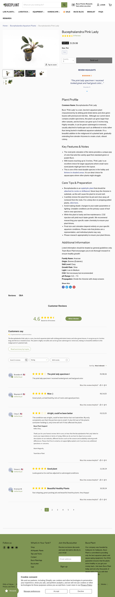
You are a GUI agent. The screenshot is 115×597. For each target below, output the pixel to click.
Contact (33, 557)
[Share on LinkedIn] (70, 287)
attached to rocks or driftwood (77, 191)
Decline (81, 591)
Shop (33, 547)
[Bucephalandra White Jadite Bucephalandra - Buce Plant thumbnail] (8, 81)
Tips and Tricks (36, 554)
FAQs (100, 12)
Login (102, 5)
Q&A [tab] (21, 295)
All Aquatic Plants (37, 550)
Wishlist (91, 12)
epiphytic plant (87, 188)
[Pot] (65, 55)
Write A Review (74, 319)
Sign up (63, 566)
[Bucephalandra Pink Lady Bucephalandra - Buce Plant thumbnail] (8, 73)
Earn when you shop (83, 6)
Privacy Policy (86, 585)
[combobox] (41, 4)
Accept (56, 591)
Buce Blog (79, 12)
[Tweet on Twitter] (66, 287)
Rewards (7, 18)
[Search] (64, 4)
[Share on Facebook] (63, 287)
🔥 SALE (66, 12)
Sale (32, 567)
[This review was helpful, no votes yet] (100, 385)
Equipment (38, 12)
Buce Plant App (36, 560)
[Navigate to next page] (74, 510)
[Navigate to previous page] (41, 510)
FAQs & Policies (8, 584)
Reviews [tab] (12, 295)
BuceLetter (35, 564)
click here (74, 203)
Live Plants (8, 12)
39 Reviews (77, 36)
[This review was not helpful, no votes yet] (104, 385)
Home (5, 26)
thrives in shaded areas (74, 173)
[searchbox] (16, 360)
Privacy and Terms (9, 587)
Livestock (23, 12)
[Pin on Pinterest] (74, 287)
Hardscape (53, 12)
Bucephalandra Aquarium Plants (23, 26)
